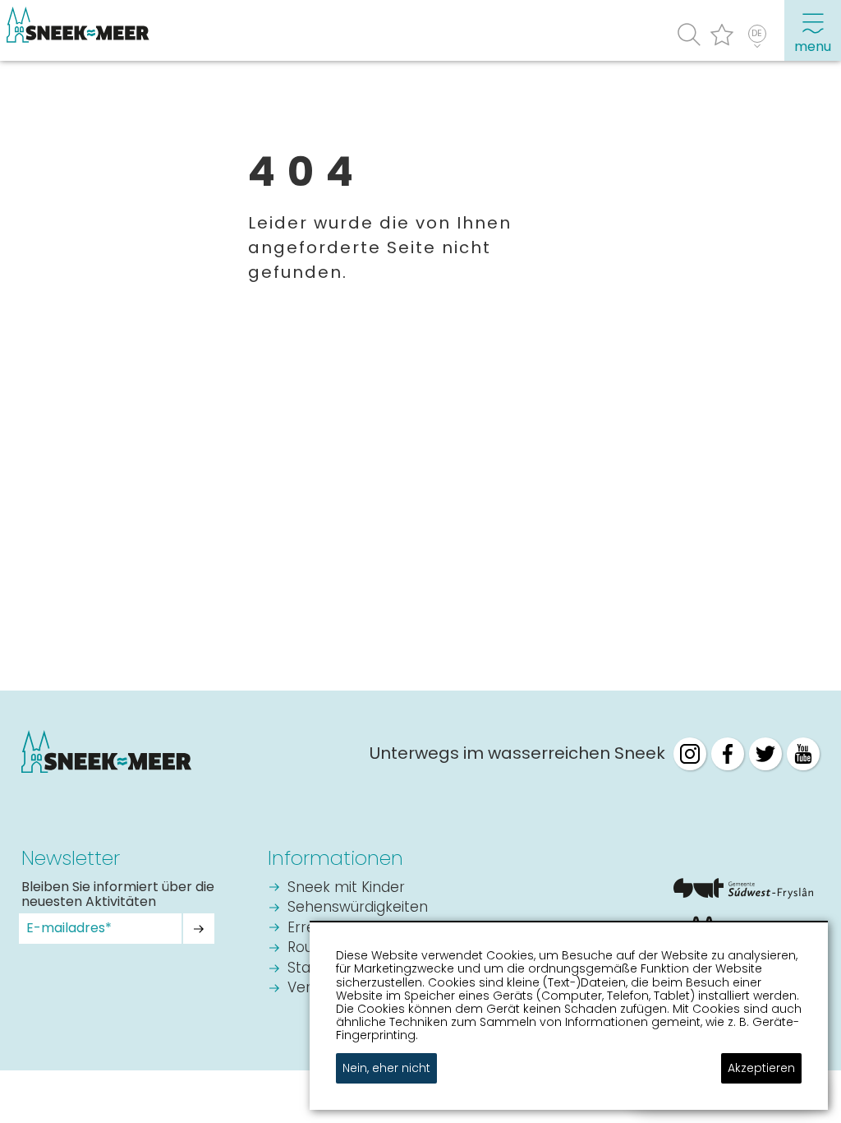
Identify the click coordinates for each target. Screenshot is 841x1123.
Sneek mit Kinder (346, 888)
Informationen (335, 857)
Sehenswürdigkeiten (357, 908)
